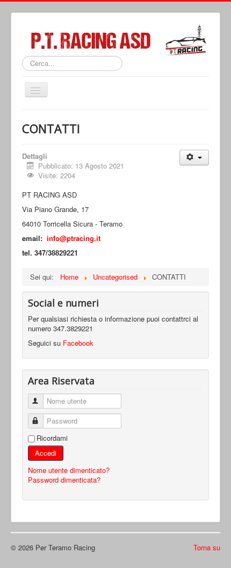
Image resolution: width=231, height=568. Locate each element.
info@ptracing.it (73, 238)
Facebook (78, 343)
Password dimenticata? (64, 480)
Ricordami (52, 438)
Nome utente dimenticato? (69, 470)
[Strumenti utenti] (194, 157)
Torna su (206, 547)
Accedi (45, 453)
